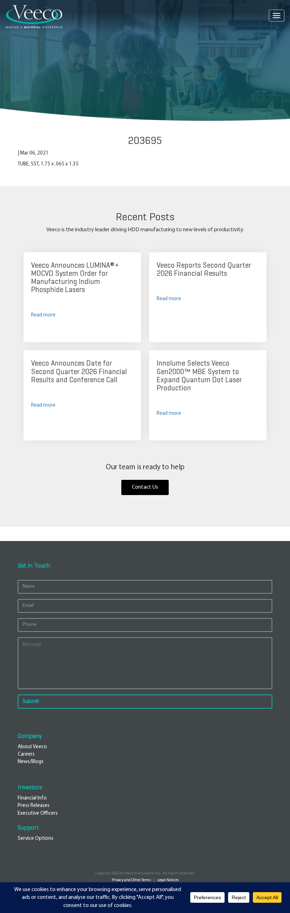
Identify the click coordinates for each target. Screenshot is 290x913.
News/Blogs (31, 761)
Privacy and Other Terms (131, 880)
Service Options (35, 838)
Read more (43, 315)
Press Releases (34, 805)
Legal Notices (168, 880)
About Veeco (32, 747)
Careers (26, 754)
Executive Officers (38, 813)
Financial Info (32, 798)
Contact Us (145, 487)
